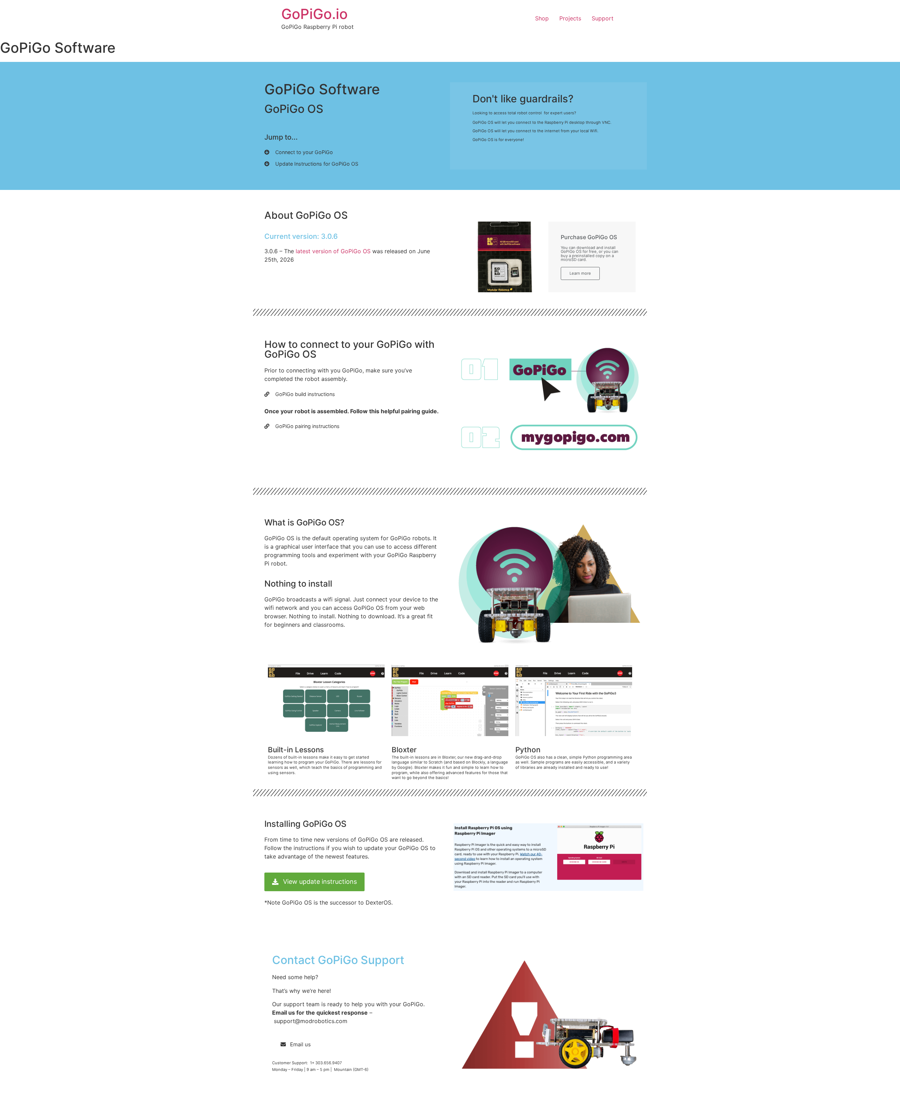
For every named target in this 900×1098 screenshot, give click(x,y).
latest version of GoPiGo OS (334, 251)
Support (602, 18)
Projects (570, 18)
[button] (298, 154)
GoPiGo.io (314, 14)
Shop (542, 18)
